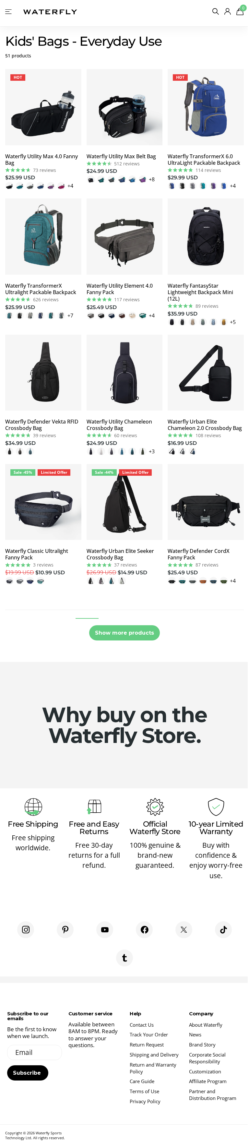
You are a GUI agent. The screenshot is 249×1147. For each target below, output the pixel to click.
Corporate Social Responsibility (207, 1058)
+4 (70, 185)
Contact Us (142, 1025)
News (195, 1034)
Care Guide (142, 1081)
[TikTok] (223, 929)
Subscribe (27, 1073)
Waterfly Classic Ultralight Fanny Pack (36, 554)
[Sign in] (227, 11)
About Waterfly (205, 1025)
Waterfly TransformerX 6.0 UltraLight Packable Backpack (204, 159)
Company (201, 1013)
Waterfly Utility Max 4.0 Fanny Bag (41, 159)
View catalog (9, 11)
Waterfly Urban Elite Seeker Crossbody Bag (120, 554)
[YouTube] (104, 929)
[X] (183, 929)
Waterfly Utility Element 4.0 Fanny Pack (120, 288)
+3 (152, 451)
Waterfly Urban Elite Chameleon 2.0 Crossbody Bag (205, 424)
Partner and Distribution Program (212, 1094)
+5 (233, 322)
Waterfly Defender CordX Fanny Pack (199, 554)
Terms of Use (144, 1091)
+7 (70, 315)
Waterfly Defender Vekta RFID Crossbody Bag (41, 424)
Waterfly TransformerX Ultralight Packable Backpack (40, 288)
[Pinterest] (65, 929)
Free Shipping (33, 824)
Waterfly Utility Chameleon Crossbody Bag (119, 424)
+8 (152, 179)
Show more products (124, 633)
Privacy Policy (145, 1101)
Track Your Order (149, 1034)
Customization (205, 1071)
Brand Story (202, 1044)
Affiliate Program (208, 1081)
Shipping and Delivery (154, 1054)
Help (135, 1013)
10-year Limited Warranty (216, 827)
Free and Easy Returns (94, 827)
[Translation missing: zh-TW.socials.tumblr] (124, 958)
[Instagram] (25, 929)
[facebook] (144, 929)
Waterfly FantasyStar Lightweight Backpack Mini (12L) (200, 292)
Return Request (147, 1044)
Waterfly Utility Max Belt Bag (121, 156)
